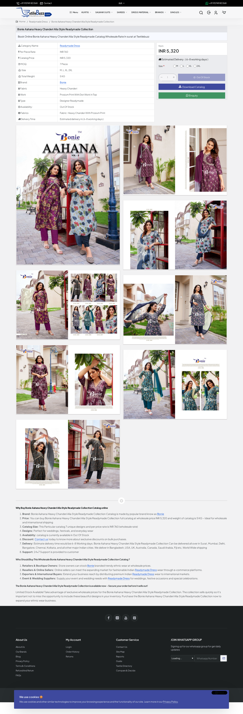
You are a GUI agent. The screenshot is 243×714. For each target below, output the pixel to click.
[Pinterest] (134, 617)
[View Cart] (224, 12)
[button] (201, 77)
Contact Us (121, 647)
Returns (69, 656)
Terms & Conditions (25, 666)
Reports (120, 656)
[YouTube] (125, 617)
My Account (73, 639)
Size (161, 66)
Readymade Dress (38, 21)
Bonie (63, 82)
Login (69, 647)
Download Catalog (193, 86)
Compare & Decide (125, 670)
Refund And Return (25, 670)
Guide (119, 661)
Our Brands (21, 652)
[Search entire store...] (201, 12)
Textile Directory (124, 666)
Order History (72, 652)
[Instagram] (117, 617)
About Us (20, 647)
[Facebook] (108, 617)
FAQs (18, 675)
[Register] (216, 12)
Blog (18, 656)
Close (221, 692)
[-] (161, 77)
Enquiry (193, 95)
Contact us (41, 539)
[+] (174, 77)
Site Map (120, 652)
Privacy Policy (170, 701)
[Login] (209, 12)
